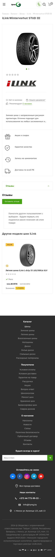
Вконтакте (13, 476)
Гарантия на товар (28, 377)
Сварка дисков (27, 409)
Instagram (27, 476)
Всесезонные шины (27, 338)
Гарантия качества (23, 147)
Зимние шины (28, 330)
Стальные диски (27, 354)
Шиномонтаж (27, 393)
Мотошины (27, 342)
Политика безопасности (27, 432)
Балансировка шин (27, 405)
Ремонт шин (28, 397)
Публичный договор (27, 436)
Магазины (27, 420)
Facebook (20, 476)
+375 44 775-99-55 (29, 498)
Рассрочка (27, 381)
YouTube (41, 476)
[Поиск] (44, 4)
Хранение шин (27, 401)
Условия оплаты (27, 369)
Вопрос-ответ (27, 389)
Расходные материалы (27, 358)
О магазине (27, 415)
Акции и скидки (22, 135)
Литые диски (27, 350)
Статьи (27, 428)
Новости (27, 424)
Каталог (27, 321)
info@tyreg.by (30, 504)
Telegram (34, 476)
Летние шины (27, 334)
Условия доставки (27, 373)
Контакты (27, 444)
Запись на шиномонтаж (26, 158)
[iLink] (25, 83)
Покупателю (27, 364)
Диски (28, 346)
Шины (27, 326)
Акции (27, 385)
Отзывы (27, 440)
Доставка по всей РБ (24, 170)
